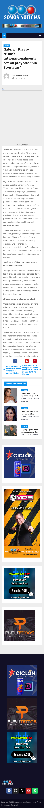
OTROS (7, 45)
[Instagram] (16, 791)
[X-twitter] (22, 791)
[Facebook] (9, 791)
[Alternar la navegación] (40, 35)
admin (35, 435)
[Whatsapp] (35, 791)
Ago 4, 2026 (26, 398)
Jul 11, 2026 (26, 435)
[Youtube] (28, 791)
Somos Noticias (22, 76)
